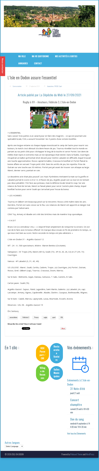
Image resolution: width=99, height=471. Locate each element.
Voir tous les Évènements (76, 433)
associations (13, 317)
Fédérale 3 (26, 317)
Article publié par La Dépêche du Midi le (49, 94)
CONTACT (38, 63)
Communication (17, 86)
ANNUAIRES (23, 63)
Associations (50, 86)
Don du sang (77, 419)
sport (53, 317)
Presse (36, 317)
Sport (60, 86)
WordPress (90, 454)
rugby (45, 317)
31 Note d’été (77, 389)
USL (62, 317)
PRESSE (56, 86)
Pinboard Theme (76, 454)
